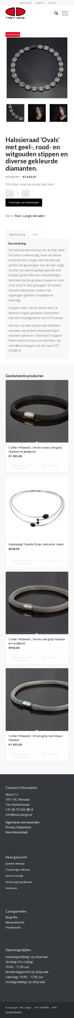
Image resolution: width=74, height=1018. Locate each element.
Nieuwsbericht (15, 922)
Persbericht (13, 927)
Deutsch (52, 2)
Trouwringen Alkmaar (18, 869)
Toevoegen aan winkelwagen (23, 202)
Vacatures (11, 888)
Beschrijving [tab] (17, 234)
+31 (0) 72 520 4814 (19, 809)
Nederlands (25, 2)
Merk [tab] (36, 234)
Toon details (52, 465)
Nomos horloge (14, 875)
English (40, 2)
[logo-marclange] (31, 13)
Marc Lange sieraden (30, 216)
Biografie (11, 917)
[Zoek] (54, 13)
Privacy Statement (18, 827)
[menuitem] (25, 3)
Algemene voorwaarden (22, 822)
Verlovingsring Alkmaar (19, 882)
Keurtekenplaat (17, 832)
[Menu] (63, 13)
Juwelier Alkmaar (15, 863)
